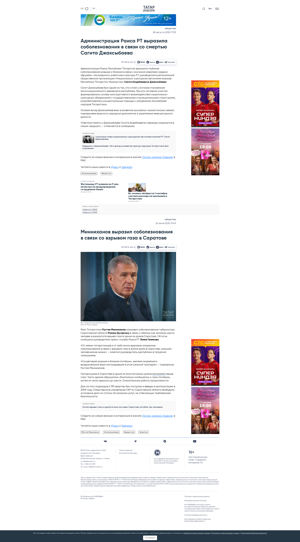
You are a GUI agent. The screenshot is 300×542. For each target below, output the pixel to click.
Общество (170, 28)
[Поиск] (204, 9)
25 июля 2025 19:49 (166, 223)
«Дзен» (115, 167)
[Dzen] (164, 441)
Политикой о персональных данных (225, 533)
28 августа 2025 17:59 (164, 32)
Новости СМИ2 (89, 210)
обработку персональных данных (196, 533)
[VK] (105, 441)
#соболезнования (89, 173)
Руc (82, 9)
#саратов (144, 432)
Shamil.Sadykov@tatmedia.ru (194, 521)
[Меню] (217, 8)
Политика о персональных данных (197, 496)
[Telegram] (135, 441)
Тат (93, 9)
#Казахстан (106, 173)
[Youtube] (194, 441)
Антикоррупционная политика (195, 500)
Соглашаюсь (150, 538)
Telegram (126, 167)
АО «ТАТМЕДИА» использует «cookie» (197, 505)
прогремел (159, 374)
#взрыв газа (129, 432)
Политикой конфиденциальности (254, 533)
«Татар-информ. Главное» (157, 157)
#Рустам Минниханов (90, 432)
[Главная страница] (149, 9)
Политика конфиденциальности (195, 515)
